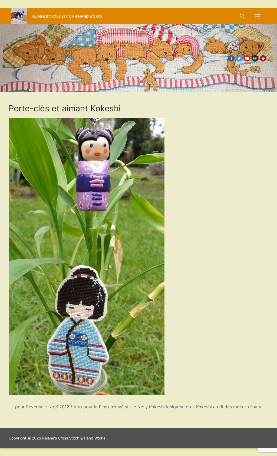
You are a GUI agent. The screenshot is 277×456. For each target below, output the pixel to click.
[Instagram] (255, 58)
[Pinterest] (263, 58)
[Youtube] (247, 58)
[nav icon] (257, 16)
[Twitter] (239, 58)
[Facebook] (231, 58)
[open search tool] (242, 16)
